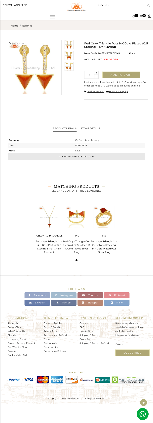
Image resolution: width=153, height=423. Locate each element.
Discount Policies (53, 323)
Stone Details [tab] (90, 128)
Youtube (93, 295)
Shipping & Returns (89, 335)
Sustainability (51, 347)
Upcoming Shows (17, 339)
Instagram (66, 295)
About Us (13, 323)
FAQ (81, 327)
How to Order (86, 331)
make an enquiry (118, 91)
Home (14, 25)
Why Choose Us (16, 331)
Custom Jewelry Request (21, 343)
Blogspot (92, 302)
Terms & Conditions (54, 327)
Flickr (119, 302)
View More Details (75, 156)
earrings (27, 25)
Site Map (12, 335)
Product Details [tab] (64, 128)
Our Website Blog (17, 347)
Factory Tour (14, 327)
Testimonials (50, 343)
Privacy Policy (51, 331)
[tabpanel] (49, 229)
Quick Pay (84, 339)
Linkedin (39, 302)
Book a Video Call (17, 355)
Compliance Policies (55, 351)
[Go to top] (143, 402)
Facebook (39, 295)
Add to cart (121, 74)
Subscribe (132, 352)
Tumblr (66, 302)
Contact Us (85, 323)
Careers (12, 351)
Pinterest (119, 295)
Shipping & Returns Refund (94, 343)
